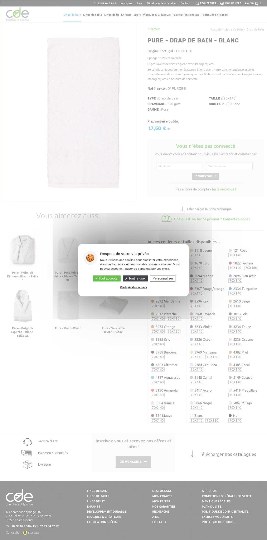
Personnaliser (162, 278)
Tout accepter (108, 278)
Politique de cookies (133, 287)
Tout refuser (137, 278)
